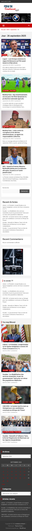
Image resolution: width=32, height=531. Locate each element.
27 (24, 478)
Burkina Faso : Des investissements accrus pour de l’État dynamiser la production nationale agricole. (15, 97)
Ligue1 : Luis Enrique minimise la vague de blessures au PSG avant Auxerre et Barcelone (14, 61)
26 (20, 478)
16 (7, 475)
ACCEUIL (11, 340)
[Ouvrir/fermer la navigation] (3, 26)
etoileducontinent (20, 524)
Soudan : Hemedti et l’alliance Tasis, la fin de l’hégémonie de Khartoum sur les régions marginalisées (15, 224)
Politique (13, 90)
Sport (5, 54)
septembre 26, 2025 (8, 65)
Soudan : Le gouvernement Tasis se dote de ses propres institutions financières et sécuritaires (15, 230)
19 (20, 475)
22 (3, 478)
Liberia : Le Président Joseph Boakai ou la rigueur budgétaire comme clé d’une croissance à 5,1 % (16, 207)
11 (16, 471)
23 (7, 478)
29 (3, 481)
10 (11, 471)
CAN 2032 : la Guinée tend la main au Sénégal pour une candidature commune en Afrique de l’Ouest (15, 218)
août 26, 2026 (6, 350)
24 (11, 478)
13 (24, 471)
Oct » (29, 484)
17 (11, 475)
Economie (6, 90)
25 (16, 478)
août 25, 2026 (6, 412)
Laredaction (17, 65)
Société (12, 126)
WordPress (23, 528)
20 (24, 475)
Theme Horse (19, 526)
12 (20, 471)
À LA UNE (5, 340)
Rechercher (6, 188)
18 (16, 475)
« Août (3, 484)
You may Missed (8, 322)
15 (3, 475)
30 (7, 481)
